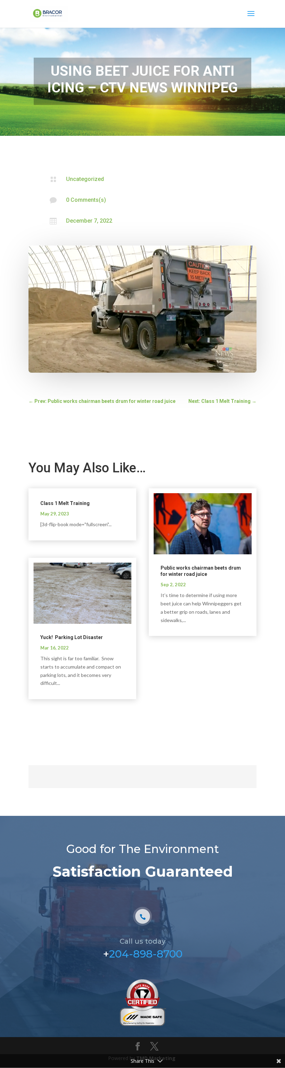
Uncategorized (85, 179)
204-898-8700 (145, 953)
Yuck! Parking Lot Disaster (71, 637)
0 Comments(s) (86, 200)
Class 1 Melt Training (65, 503)
